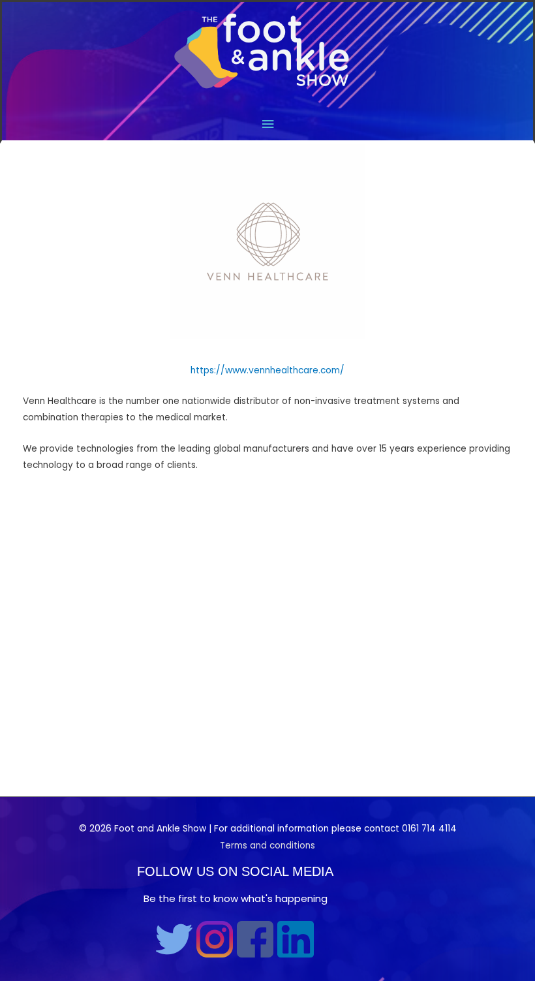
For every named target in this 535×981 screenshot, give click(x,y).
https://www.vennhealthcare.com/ (267, 370)
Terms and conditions (267, 845)
